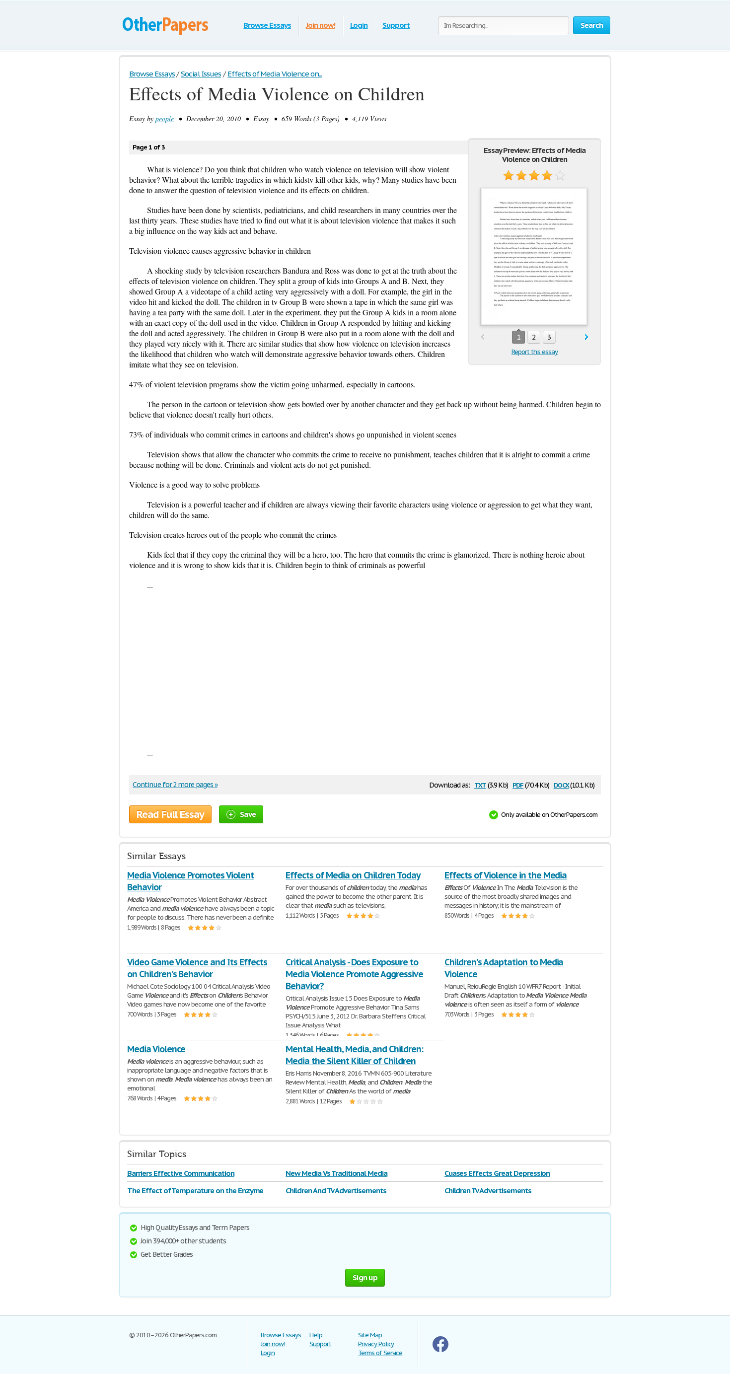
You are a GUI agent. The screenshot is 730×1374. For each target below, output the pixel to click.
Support (396, 25)
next (586, 337)
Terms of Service (380, 1353)
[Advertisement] (365, 668)
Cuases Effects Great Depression (497, 1173)
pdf (517, 784)
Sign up (365, 1277)
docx (561, 784)
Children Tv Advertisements (487, 1190)
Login (359, 25)
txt (480, 784)
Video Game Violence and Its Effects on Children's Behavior (197, 968)
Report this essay (534, 352)
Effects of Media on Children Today (353, 875)
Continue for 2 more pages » (175, 784)
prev (482, 337)
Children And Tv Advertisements (336, 1190)
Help (315, 1335)
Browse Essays (267, 25)
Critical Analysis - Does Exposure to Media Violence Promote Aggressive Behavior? (354, 974)
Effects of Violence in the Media (505, 875)
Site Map (370, 1335)
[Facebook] (440, 1350)
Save (248, 814)
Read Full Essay (170, 814)
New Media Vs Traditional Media (336, 1173)
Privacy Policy (376, 1344)
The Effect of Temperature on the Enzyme (195, 1190)
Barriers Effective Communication (180, 1173)
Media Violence (156, 1049)
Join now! (320, 25)
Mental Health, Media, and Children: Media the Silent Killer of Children (354, 1055)
